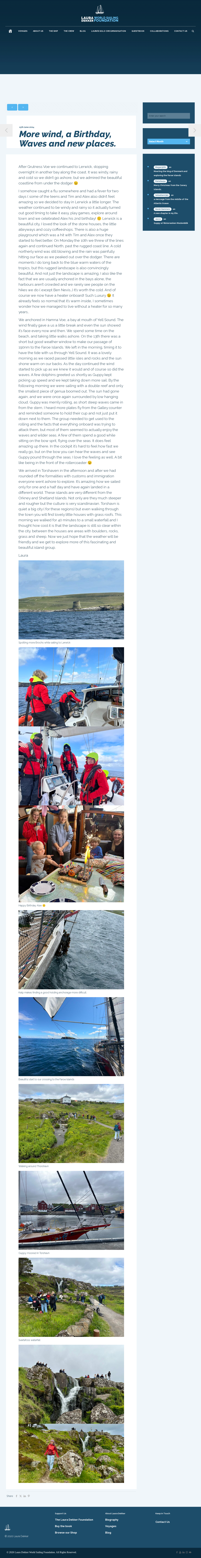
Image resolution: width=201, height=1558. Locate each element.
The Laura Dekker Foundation (74, 1519)
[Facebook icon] (177, 1552)
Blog (108, 1532)
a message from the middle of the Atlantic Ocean (171, 201)
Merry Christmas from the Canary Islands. (170, 187)
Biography (111, 1519)
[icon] (190, 1552)
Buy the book (63, 1526)
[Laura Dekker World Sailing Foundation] (99, 13)
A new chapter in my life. (166, 213)
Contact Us (162, 1521)
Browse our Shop (66, 1532)
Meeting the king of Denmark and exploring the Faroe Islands (170, 173)
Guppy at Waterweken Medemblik (171, 223)
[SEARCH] (193, 31)
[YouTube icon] (180, 1552)
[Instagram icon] (187, 1552)
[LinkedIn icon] (183, 1552)
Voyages (110, 1526)
